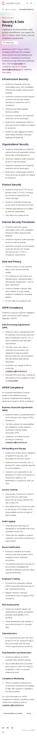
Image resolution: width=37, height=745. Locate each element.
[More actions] (34, 3)
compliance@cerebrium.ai (16, 371)
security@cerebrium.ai (11, 69)
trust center (18, 64)
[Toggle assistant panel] (31, 3)
